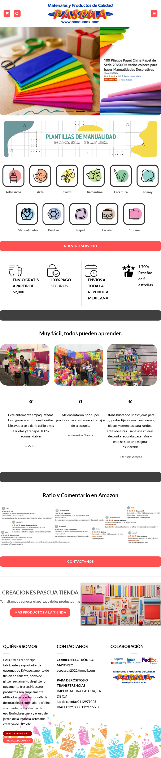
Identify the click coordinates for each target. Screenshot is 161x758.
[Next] (152, 70)
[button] (7, 13)
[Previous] (8, 70)
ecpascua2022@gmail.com (76, 670)
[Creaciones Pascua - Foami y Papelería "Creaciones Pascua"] (80, 13)
